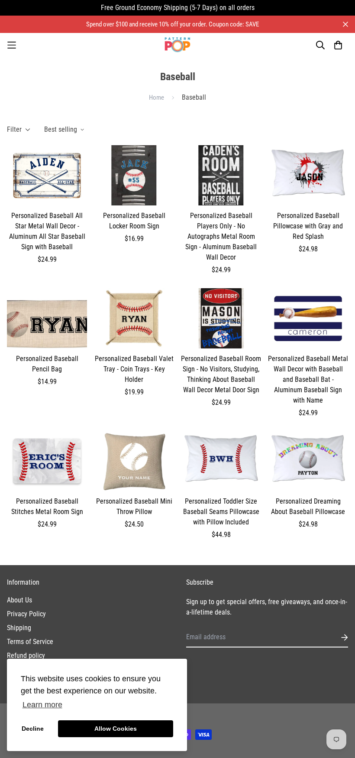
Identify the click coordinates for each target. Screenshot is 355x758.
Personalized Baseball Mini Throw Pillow (134, 506)
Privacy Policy (26, 614)
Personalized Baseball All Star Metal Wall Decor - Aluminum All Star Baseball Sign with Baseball (47, 231)
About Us (19, 600)
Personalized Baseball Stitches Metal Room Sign (47, 506)
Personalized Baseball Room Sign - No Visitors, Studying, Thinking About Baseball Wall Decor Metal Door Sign (221, 374)
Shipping (19, 628)
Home (156, 97)
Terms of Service (30, 642)
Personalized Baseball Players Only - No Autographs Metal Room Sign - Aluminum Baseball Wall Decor (221, 236)
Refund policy (26, 655)
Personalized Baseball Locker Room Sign (134, 220)
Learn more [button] (42, 704)
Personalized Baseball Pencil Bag (47, 364)
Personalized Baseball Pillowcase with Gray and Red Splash (308, 226)
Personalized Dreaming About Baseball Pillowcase (308, 506)
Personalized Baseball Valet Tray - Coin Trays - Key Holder (134, 369)
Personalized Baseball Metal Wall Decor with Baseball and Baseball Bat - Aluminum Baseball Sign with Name (308, 379)
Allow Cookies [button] (115, 728)
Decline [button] (33, 728)
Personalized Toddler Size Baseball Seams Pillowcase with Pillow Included (221, 511)
